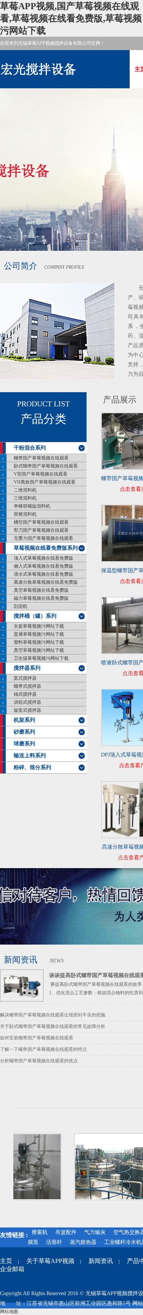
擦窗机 (40, 1232)
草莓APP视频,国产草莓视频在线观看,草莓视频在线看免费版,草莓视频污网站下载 (71, 18)
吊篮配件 (66, 1232)
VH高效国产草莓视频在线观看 (45, 482)
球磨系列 (24, 744)
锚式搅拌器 (25, 694)
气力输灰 (95, 1232)
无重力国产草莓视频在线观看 (43, 538)
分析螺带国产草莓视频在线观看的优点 (39, 1060)
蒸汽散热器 (83, 1242)
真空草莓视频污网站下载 (39, 650)
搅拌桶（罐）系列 (35, 616)
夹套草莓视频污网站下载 (39, 626)
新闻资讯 (100, 1261)
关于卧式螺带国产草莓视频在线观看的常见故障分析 (52, 1026)
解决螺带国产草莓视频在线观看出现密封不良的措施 (52, 1015)
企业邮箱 (12, 1269)
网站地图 (9, 1311)
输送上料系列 (30, 755)
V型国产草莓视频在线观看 (40, 474)
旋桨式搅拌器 (27, 710)
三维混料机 (25, 498)
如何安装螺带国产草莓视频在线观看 (36, 1038)
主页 (6, 1261)
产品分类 (43, 419)
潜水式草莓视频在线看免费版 (43, 574)
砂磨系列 (24, 732)
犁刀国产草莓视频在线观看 (41, 530)
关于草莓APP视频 (50, 1261)
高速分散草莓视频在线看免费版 (46, 582)
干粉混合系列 (30, 448)
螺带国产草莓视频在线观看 (41, 458)
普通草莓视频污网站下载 (39, 634)
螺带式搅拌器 (27, 686)
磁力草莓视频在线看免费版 (41, 598)
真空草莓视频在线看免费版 (41, 590)
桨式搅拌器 (25, 678)
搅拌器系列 (27, 668)
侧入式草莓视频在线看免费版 (43, 566)
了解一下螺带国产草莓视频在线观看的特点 (43, 1049)
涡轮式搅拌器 (27, 702)
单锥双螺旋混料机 (32, 506)
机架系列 (24, 720)
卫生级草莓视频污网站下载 (41, 658)
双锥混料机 (25, 514)
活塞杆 (54, 1242)
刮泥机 (20, 606)
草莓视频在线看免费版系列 (46, 548)
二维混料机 (25, 490)
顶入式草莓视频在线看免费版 (43, 558)
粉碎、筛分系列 (32, 767)
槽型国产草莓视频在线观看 (41, 522)
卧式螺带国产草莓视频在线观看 (46, 466)
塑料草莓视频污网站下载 (39, 642)
